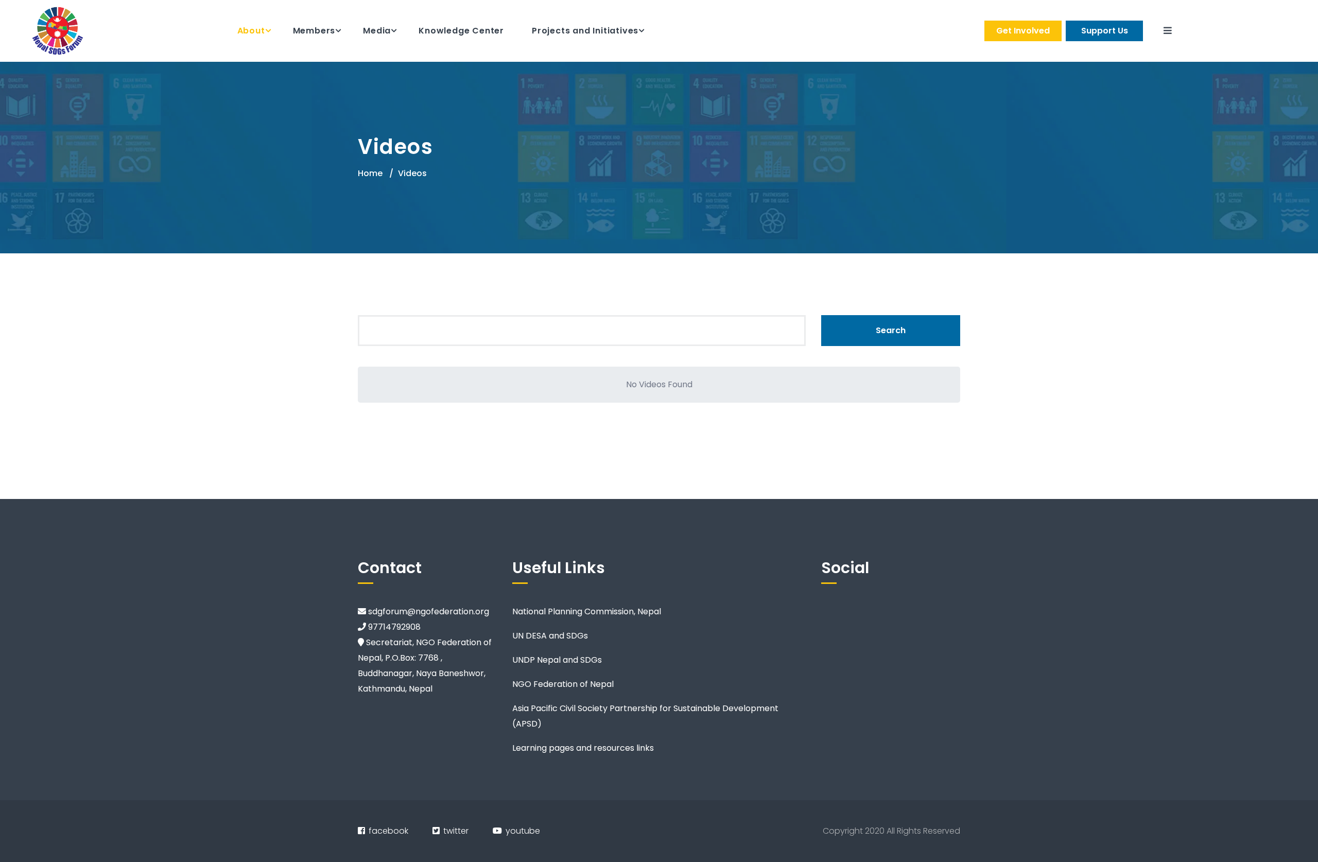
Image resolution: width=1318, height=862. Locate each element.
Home (370, 173)
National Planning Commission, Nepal (586, 611)
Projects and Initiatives (585, 31)
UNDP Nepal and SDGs (557, 660)
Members (314, 31)
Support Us (1104, 31)
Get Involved (1023, 31)
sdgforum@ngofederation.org (427, 611)
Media (377, 31)
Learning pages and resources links (583, 748)
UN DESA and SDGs (550, 636)
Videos (412, 173)
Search (891, 330)
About (251, 31)
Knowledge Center (461, 31)
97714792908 (393, 627)
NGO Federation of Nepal (563, 684)
